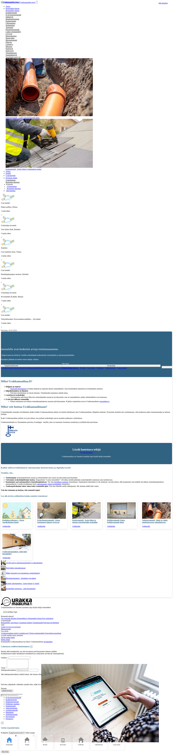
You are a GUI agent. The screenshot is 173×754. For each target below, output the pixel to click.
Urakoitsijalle (11, 176)
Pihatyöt (9, 42)
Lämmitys (9, 44)
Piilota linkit (5, 640)
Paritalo (76, 368)
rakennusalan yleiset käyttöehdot (49, 484)
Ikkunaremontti (11, 40)
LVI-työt (9, 34)
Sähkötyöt (9, 17)
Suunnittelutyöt (11, 55)
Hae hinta (5, 752)
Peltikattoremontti (12, 702)
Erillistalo (100, 368)
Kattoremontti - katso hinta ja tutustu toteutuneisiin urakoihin (84, 521)
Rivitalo (83, 368)
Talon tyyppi (65, 363)
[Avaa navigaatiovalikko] (37, 2)
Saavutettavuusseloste (53, 633)
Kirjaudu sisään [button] (11, 178)
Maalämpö (42, 368)
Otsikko (4, 658)
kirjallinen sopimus (61, 482)
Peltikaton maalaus (13, 704)
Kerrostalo (91, 368)
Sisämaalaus (10, 25)
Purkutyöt (9, 49)
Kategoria (5, 733)
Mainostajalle (6, 629)
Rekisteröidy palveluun (10, 623)
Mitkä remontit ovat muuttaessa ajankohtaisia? (23, 573)
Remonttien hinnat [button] (12, 9)
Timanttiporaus (11, 53)
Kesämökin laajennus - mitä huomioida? (21, 589)
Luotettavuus (24, 633)
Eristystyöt (10, 51)
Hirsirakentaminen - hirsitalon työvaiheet (21, 578)
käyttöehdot (48, 642)
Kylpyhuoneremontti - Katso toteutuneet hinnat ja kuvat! (48, 521)
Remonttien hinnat (12, 11)
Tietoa (8, 6)
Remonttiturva (22, 618)
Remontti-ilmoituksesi (18, 389)
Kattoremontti (11, 21)
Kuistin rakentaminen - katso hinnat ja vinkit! (22, 583)
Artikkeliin (6, 526)
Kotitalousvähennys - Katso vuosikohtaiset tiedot (13, 521)
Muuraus (9, 47)
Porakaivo (9, 719)
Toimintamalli (38, 623)
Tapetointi (9, 28)
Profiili (8, 173)
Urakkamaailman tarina (10, 633)
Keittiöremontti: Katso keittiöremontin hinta (116, 521)
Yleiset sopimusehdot (37, 633)
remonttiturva (104, 401)
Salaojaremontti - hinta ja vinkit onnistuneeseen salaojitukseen (154, 521)
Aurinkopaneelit (31, 368)
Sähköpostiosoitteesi (8, 670)
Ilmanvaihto (10, 38)
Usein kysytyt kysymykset (10, 627)
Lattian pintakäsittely (13, 32)
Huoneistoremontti (12, 30)
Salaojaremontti (19, 368)
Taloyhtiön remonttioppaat (15, 568)
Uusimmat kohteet (26, 623)
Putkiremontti (8, 368)
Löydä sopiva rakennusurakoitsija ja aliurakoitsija (24, 563)
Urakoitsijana (11, 180)
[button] (9, 184)
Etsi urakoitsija (47, 618)
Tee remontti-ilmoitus (9, 618)
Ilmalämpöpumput (12, 19)
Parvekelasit (10, 717)
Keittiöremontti (11, 13)
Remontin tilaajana (13, 182)
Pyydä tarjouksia (86, 452)
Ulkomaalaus (10, 23)
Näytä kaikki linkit (8, 637)
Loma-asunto (122, 368)
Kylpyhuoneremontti (13, 15)
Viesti (3, 668)
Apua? (8, 171)
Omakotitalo (67, 368)
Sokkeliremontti (52, 368)
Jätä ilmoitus (163, 3)
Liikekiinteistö (110, 368)
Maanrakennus (11, 36)
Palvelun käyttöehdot (51, 623)
